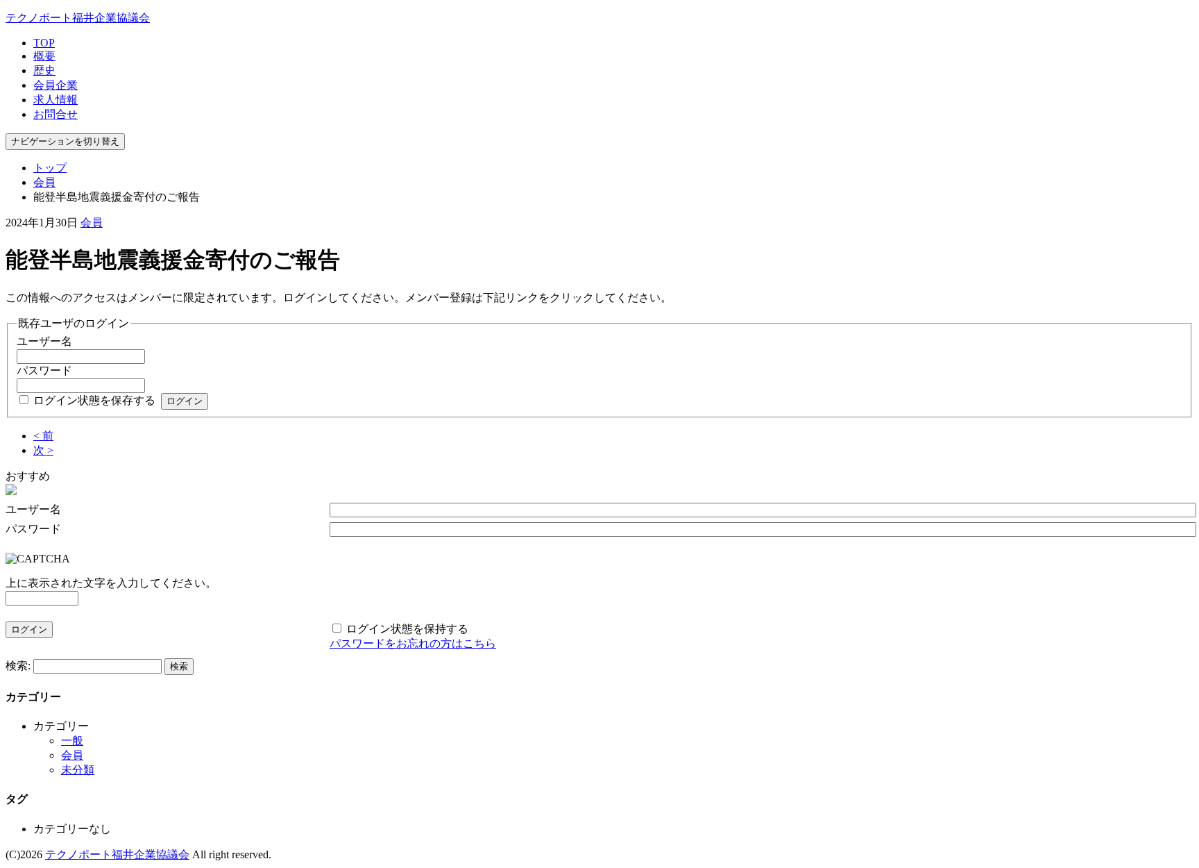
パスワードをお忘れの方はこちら (413, 643)
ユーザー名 (44, 341)
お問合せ (55, 114)
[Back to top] (1184, 836)
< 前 (43, 436)
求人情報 (55, 100)
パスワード (44, 370)
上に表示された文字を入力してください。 (111, 583)
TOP (44, 43)
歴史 (44, 70)
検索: (18, 665)
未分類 (77, 770)
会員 (44, 182)
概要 (44, 56)
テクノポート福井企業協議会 (78, 18)
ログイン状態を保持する (407, 629)
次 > (43, 450)
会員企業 (55, 85)
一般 (72, 740)
